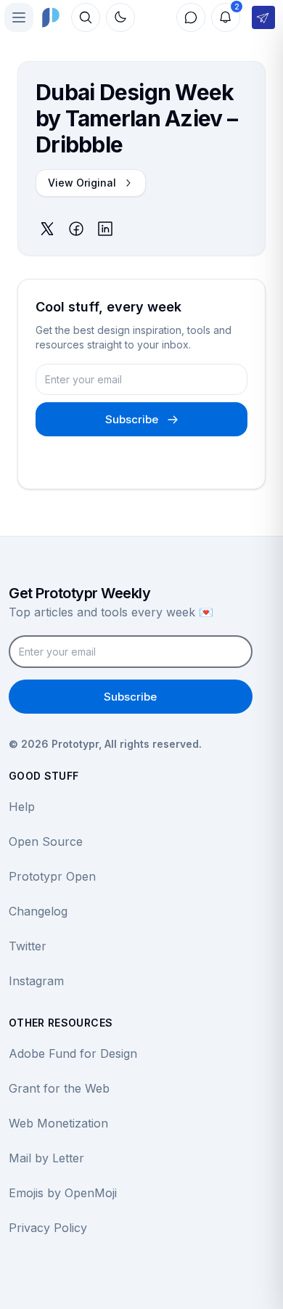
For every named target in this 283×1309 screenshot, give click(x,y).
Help (22, 806)
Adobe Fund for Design (73, 1053)
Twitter (27, 946)
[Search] (85, 17)
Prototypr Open (52, 876)
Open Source (46, 841)
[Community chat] (190, 17)
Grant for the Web (59, 1088)
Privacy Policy (48, 1227)
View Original (82, 182)
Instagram (36, 981)
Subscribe (131, 419)
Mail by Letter (46, 1158)
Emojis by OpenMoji (63, 1193)
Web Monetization (58, 1123)
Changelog (38, 911)
